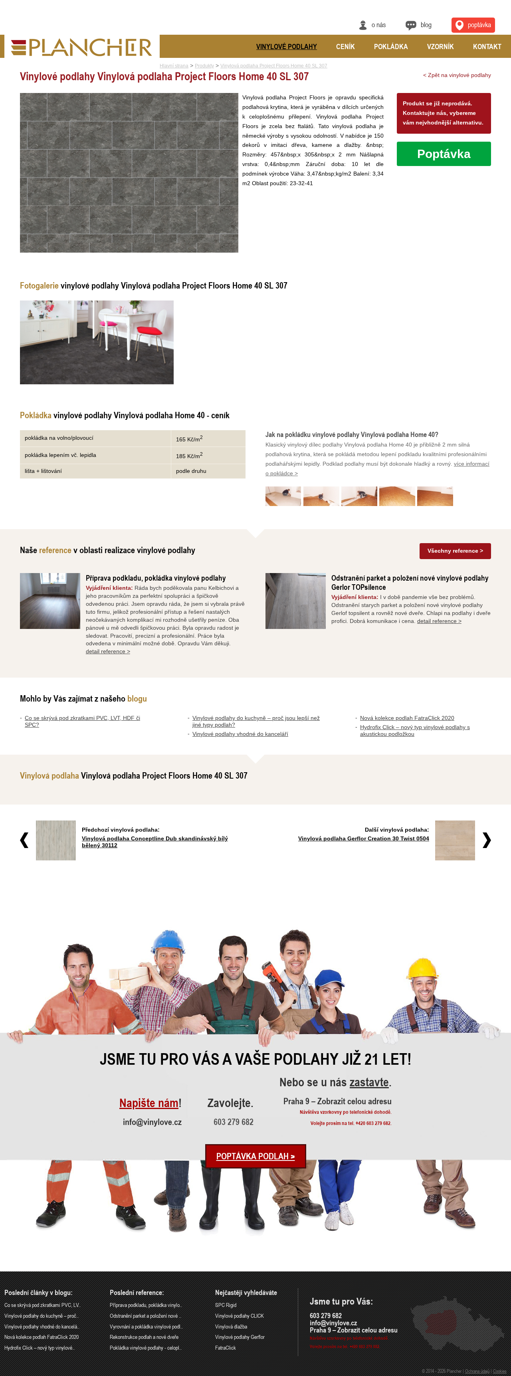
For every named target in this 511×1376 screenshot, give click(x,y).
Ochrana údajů (477, 1371)
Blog (426, 24)
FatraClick (225, 1347)
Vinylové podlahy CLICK (239, 1315)
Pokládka (391, 46)
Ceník (345, 46)
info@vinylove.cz (152, 1122)
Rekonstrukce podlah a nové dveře (144, 1336)
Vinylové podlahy (286, 46)
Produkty (204, 66)
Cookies (500, 1371)
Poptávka (479, 24)
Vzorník (440, 46)
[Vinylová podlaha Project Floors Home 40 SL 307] (97, 342)
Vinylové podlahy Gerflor (240, 1336)
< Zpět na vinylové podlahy (457, 75)
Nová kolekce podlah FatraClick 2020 (407, 718)
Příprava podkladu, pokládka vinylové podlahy (156, 577)
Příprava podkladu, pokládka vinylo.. (146, 1304)
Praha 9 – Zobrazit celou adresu (337, 1101)
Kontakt (487, 46)
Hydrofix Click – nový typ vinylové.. (39, 1347)
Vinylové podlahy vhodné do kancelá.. (41, 1326)
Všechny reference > (455, 551)
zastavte (369, 1082)
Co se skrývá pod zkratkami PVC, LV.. (42, 1304)
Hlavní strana (174, 66)
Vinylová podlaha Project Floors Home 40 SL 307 (273, 66)
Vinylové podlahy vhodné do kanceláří (240, 734)
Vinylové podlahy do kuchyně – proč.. (41, 1315)
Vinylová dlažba (231, 1326)
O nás (379, 24)
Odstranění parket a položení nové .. (145, 1315)
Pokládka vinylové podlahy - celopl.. (146, 1347)
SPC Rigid (225, 1304)
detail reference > (108, 651)
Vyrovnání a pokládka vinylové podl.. (146, 1326)
